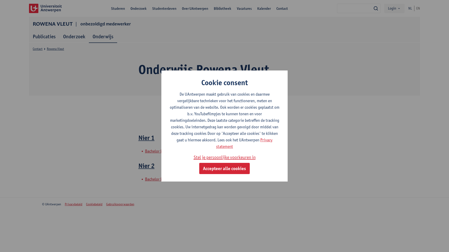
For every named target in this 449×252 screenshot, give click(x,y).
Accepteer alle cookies (224, 168)
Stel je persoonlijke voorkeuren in (225, 157)
